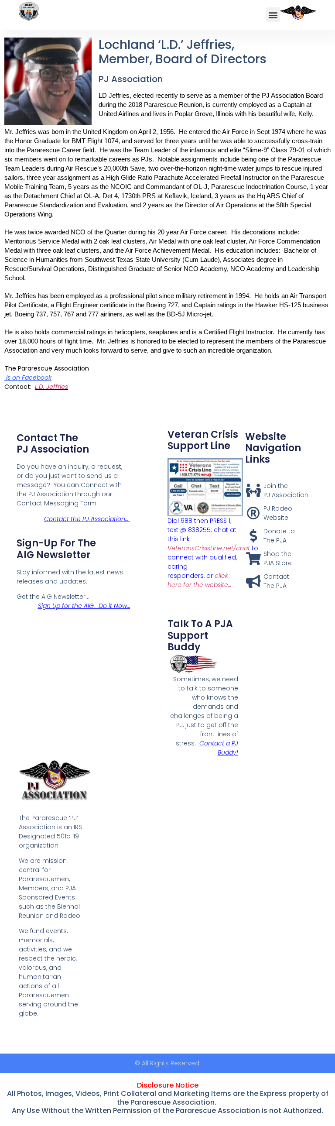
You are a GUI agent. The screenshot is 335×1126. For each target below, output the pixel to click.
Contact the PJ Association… (87, 519)
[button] (273, 14)
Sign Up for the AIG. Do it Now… (84, 605)
